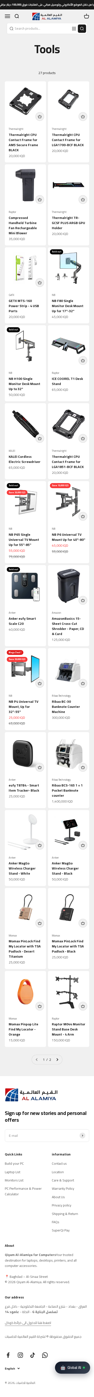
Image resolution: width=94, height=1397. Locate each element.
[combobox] (39, 28)
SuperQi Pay (61, 1230)
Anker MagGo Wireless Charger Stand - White (22, 868)
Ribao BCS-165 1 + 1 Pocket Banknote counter (67, 790)
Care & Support (63, 1180)
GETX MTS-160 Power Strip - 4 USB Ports (24, 306)
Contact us (59, 1163)
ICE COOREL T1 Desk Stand (67, 381)
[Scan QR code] (74, 28)
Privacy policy (61, 1205)
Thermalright (16, 129)
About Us (58, 1197)
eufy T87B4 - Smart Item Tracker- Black (24, 788)
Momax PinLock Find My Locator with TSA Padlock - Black (68, 946)
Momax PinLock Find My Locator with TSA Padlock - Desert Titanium (25, 949)
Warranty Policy (63, 1188)
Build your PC (14, 1163)
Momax (13, 935)
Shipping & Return (65, 1213)
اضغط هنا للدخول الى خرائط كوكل (28, 1323)
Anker (12, 613)
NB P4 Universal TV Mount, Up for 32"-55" (23, 706)
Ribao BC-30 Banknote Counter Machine (66, 706)
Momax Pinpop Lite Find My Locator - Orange (23, 1029)
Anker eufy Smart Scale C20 (22, 621)
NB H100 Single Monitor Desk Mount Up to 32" (24, 384)
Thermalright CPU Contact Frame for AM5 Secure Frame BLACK (23, 142)
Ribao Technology (61, 696)
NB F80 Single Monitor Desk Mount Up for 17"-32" (67, 306)
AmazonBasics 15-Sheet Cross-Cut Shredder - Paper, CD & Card (68, 626)
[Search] (82, 29)
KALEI (12, 451)
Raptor (12, 212)
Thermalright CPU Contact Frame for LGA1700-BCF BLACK (68, 140)
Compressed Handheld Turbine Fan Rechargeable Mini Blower (23, 225)
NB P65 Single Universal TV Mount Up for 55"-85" (24, 539)
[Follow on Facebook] (8, 1355)
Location (58, 1172)
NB (53, 295)
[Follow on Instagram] (20, 1355)
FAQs (55, 1222)
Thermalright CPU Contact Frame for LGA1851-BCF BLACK (68, 461)
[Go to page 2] (57, 1059)
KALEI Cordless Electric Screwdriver (24, 459)
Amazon (56, 613)
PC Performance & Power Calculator (23, 1191)
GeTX (11, 295)
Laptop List (12, 1172)
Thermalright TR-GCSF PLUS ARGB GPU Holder (68, 223)
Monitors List (14, 1180)
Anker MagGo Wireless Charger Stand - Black (65, 868)
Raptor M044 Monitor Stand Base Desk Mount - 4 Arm (68, 1029)
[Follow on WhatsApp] (45, 1355)
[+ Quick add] (39, 116)
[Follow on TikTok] (32, 1355)
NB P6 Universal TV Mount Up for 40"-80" (68, 537)
